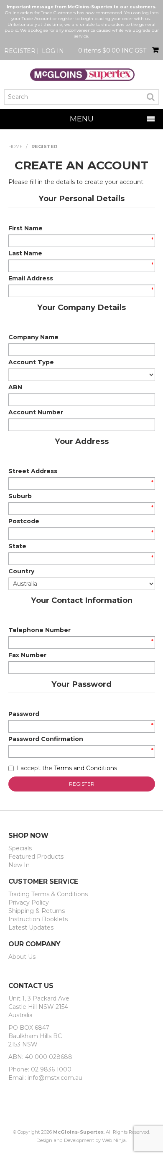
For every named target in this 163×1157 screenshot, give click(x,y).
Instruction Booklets (38, 919)
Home (15, 146)
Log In (53, 51)
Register (20, 51)
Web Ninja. (114, 1140)
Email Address (30, 278)
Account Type (31, 362)
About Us (22, 956)
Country (21, 571)
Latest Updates (30, 927)
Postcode (23, 521)
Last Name (25, 253)
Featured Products (36, 856)
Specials (20, 848)
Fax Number (27, 655)
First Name (25, 228)
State (17, 546)
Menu (82, 119)
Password (23, 714)
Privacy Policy (28, 902)
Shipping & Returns (36, 911)
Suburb (20, 496)
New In (19, 865)
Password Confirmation (45, 739)
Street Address (32, 471)
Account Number (35, 412)
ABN (15, 387)
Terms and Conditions (85, 768)
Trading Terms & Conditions (48, 894)
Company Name (33, 337)
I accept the (67, 768)
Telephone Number (39, 630)
